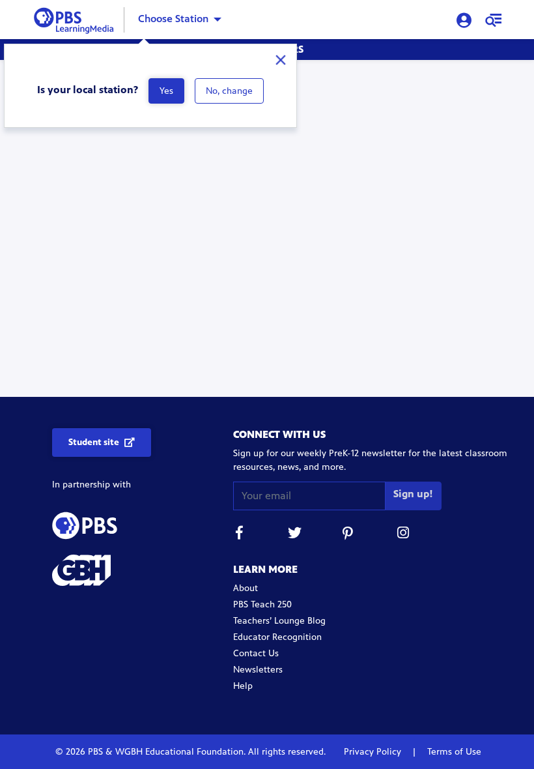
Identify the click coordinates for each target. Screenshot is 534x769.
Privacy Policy (374, 751)
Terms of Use (453, 751)
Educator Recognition (277, 637)
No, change (229, 90)
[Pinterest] (349, 535)
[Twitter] (294, 535)
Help (243, 685)
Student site (93, 442)
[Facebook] (239, 535)
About (245, 588)
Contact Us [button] (256, 653)
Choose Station (173, 18)
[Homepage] (76, 18)
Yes (166, 90)
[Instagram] (403, 535)
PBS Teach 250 (262, 604)
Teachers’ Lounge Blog (279, 620)
